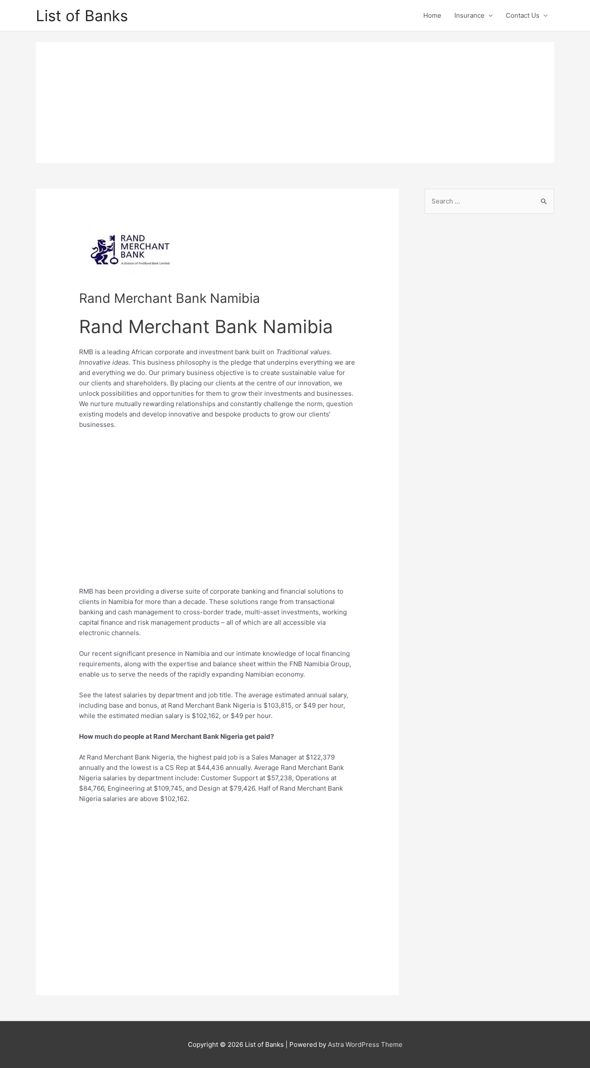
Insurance (469, 15)
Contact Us (522, 15)
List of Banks (82, 15)
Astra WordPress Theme (365, 1044)
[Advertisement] (295, 102)
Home (432, 15)
